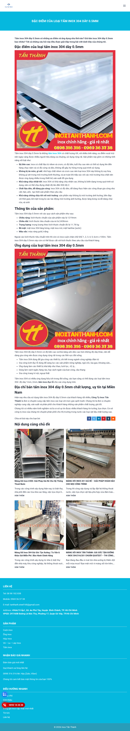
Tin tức (6, 713)
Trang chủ (7, 695)
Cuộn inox (7, 630)
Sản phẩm (8, 704)
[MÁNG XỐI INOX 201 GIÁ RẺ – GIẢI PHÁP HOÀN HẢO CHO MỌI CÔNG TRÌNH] (90, 453)
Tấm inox (7, 647)
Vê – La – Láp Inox (12, 643)
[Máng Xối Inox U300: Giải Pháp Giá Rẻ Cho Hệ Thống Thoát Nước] (39, 453)
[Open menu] (124, 5)
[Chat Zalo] (4, 694)
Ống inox (7, 634)
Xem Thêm (19, 496)
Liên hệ (6, 717)
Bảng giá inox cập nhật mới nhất (18, 708)
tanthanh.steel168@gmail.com (24, 604)
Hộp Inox (7, 638)
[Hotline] (4, 705)
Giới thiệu (7, 700)
